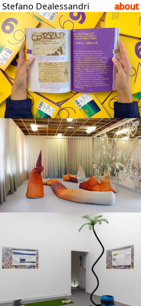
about (127, 6)
